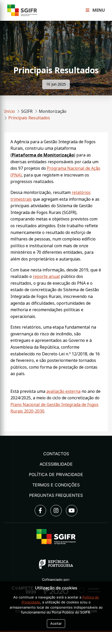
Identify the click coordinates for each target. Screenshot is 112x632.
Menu (98, 10)
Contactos (56, 453)
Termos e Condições (56, 484)
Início (9, 111)
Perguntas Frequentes (56, 495)
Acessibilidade (56, 464)
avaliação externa (63, 391)
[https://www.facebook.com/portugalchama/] (40, 510)
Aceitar (56, 623)
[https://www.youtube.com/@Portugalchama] (71, 510)
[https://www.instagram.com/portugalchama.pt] (56, 510)
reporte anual (46, 276)
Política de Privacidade (56, 474)
